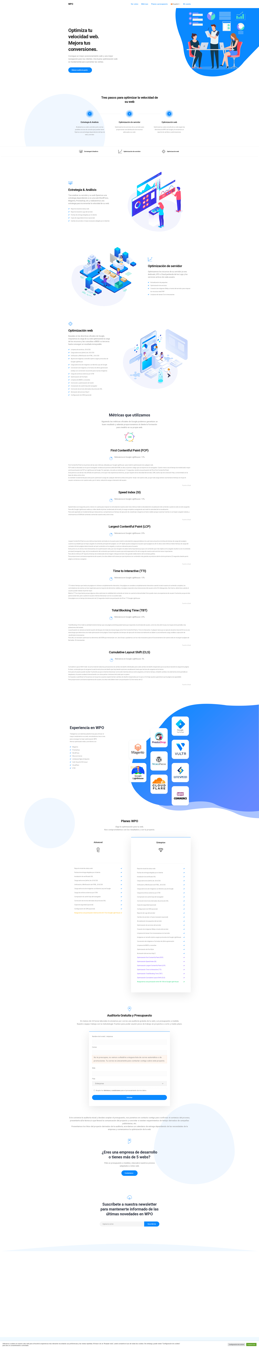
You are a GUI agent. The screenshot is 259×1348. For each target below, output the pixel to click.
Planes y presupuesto (159, 4)
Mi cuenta (187, 4)
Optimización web (173, 151)
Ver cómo (134, 4)
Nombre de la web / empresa (102, 1036)
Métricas (144, 4)
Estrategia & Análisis (91, 151)
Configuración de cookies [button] (236, 1344)
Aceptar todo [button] (251, 1344)
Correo (94, 1047)
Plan (93, 1079)
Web (93, 1068)
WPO (70, 4)
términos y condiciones (112, 1090)
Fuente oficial (186, 485)
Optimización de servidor (132, 151)
